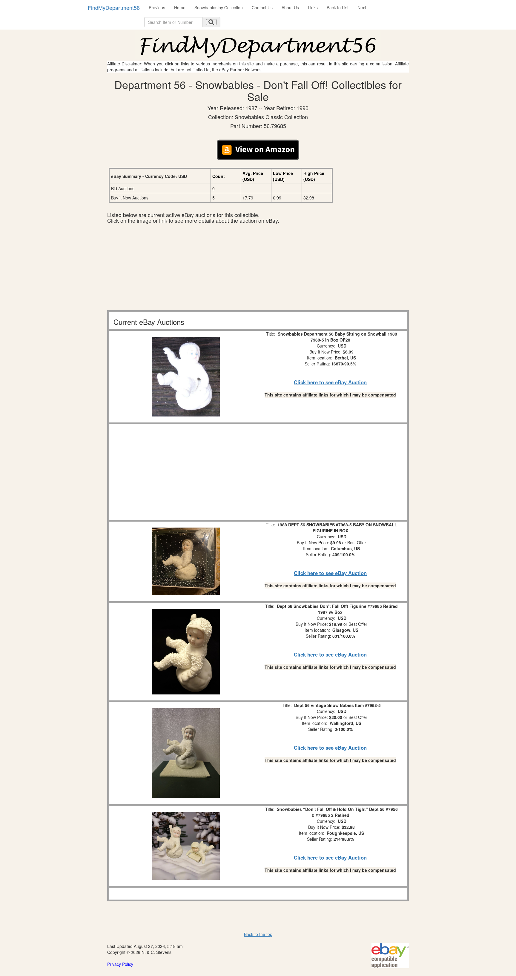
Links (313, 7)
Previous (157, 7)
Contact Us (262, 7)
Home (179, 7)
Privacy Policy (120, 964)
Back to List (337, 7)
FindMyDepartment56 (114, 7)
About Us (290, 7)
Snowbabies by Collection (218, 7)
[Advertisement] (258, 268)
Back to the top (258, 934)
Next (361, 7)
